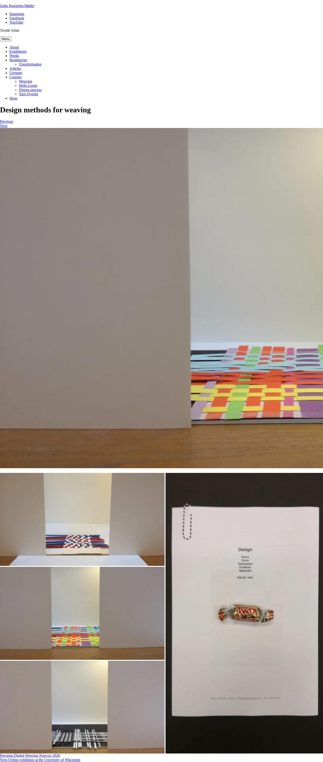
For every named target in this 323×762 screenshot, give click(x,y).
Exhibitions (17, 51)
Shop (13, 98)
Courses (15, 77)
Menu (5, 39)
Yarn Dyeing (28, 94)
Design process (30, 90)
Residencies (18, 60)
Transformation (30, 64)
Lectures (15, 73)
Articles (15, 68)
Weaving (25, 81)
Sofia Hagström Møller (17, 6)
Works (14, 56)
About (14, 47)
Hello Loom (28, 86)
